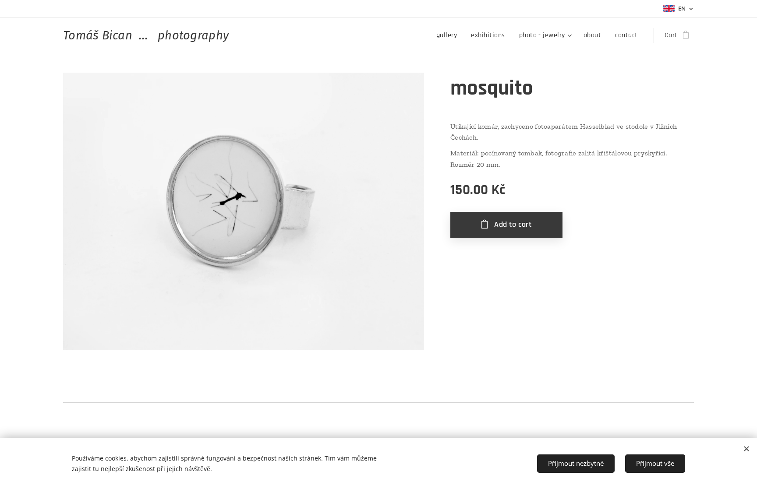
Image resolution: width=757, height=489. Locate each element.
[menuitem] (449, 35)
